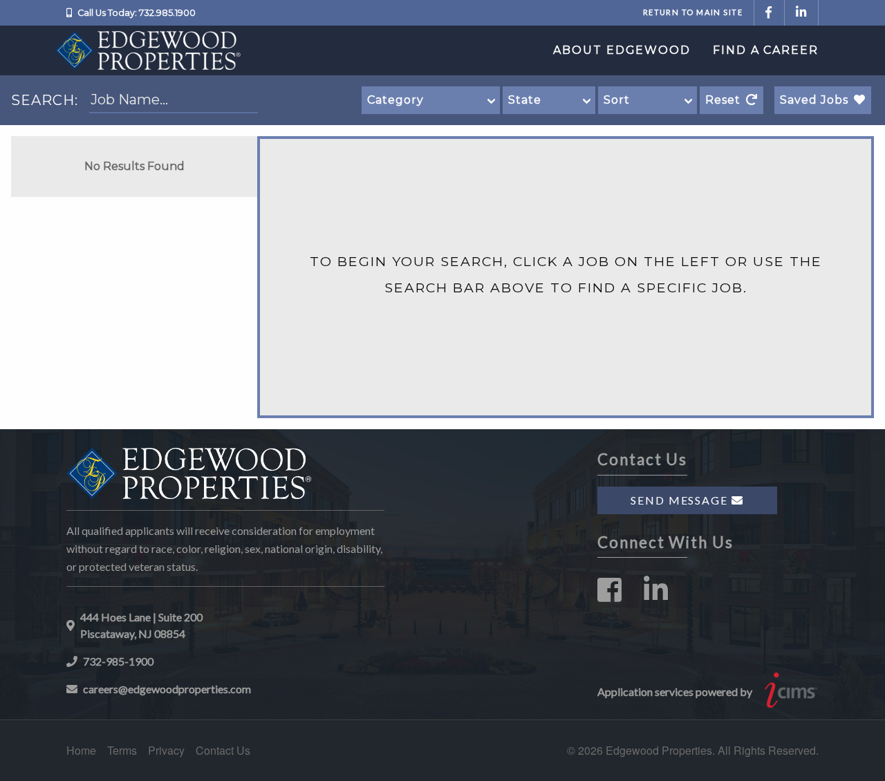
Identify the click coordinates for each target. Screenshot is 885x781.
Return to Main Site (693, 12)
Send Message (681, 500)
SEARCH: (44, 100)
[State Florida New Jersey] (549, 100)
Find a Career (766, 50)
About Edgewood (622, 50)
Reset (722, 99)
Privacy (166, 750)
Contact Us (223, 750)
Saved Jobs (814, 99)
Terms (122, 750)
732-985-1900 (118, 661)
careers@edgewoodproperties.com (167, 688)
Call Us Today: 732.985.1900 (136, 13)
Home (81, 750)
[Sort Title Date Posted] (647, 100)
